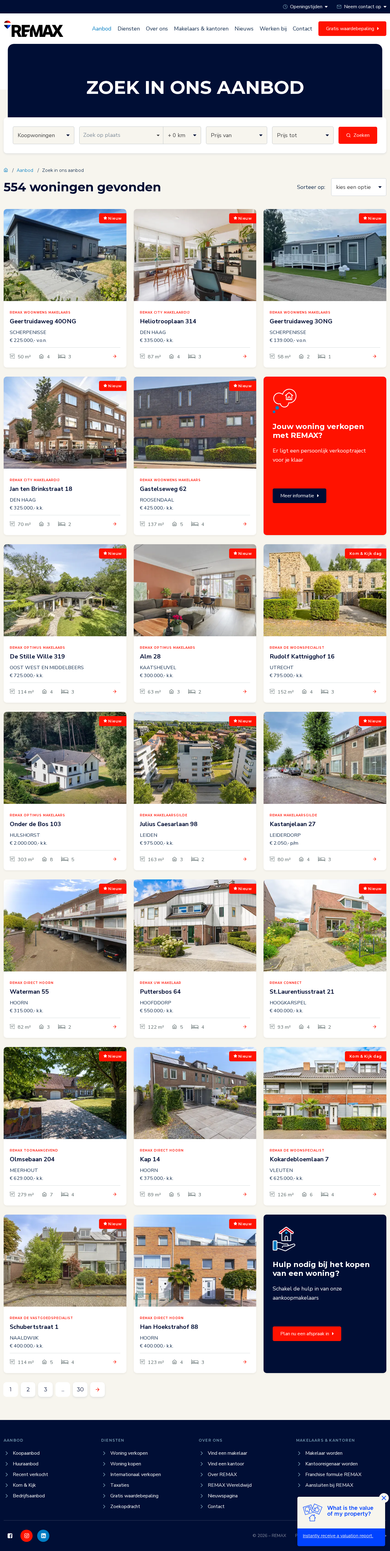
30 (80, 1389)
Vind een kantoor (226, 1463)
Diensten (129, 28)
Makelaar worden (323, 1453)
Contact (302, 28)
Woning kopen (125, 1463)
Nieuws (244, 28)
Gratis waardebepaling (134, 1495)
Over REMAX (222, 1474)
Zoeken (361, 135)
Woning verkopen (129, 1453)
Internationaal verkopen (135, 1474)
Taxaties (119, 1485)
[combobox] (121, 135)
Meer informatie (297, 495)
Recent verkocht (30, 1474)
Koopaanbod (26, 1453)
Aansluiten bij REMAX (329, 1485)
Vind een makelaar (227, 1453)
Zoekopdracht (125, 1506)
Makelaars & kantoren (201, 28)
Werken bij (273, 28)
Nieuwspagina (223, 1495)
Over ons (157, 28)
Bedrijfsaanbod (29, 1495)
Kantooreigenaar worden (331, 1463)
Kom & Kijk (24, 1485)
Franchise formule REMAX (333, 1474)
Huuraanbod (25, 1463)
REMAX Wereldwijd (230, 1485)
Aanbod (102, 28)
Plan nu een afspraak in (304, 1333)
